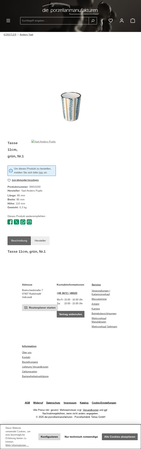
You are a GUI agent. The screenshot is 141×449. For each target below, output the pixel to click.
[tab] (19, 240)
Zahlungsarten (29, 371)
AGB (27, 403)
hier (41, 172)
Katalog (84, 403)
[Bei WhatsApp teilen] (23, 221)
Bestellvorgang (30, 362)
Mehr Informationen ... (17, 445)
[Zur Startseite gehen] (70, 8)
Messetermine (99, 299)
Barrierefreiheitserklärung (35, 376)
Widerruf (38, 403)
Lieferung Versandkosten (35, 367)
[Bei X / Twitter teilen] (16, 221)
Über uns (27, 352)
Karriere (96, 309)
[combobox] (54, 20)
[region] (70, 95)
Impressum (70, 403)
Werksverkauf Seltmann (104, 326)
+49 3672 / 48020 (67, 293)
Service (96, 284)
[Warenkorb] (132, 21)
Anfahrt (95, 304)
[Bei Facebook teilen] (10, 221)
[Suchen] (93, 20)
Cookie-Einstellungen (104, 403)
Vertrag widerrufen (70, 314)
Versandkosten (91, 410)
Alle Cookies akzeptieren (119, 436)
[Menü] (8, 21)
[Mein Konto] (121, 21)
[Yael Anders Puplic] (43, 151)
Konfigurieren (49, 436)
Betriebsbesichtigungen (104, 313)
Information (29, 346)
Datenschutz (53, 403)
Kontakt (26, 357)
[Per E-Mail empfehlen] (29, 221)
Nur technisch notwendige (81, 436)
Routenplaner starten (42, 307)
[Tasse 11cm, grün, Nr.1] (70, 95)
